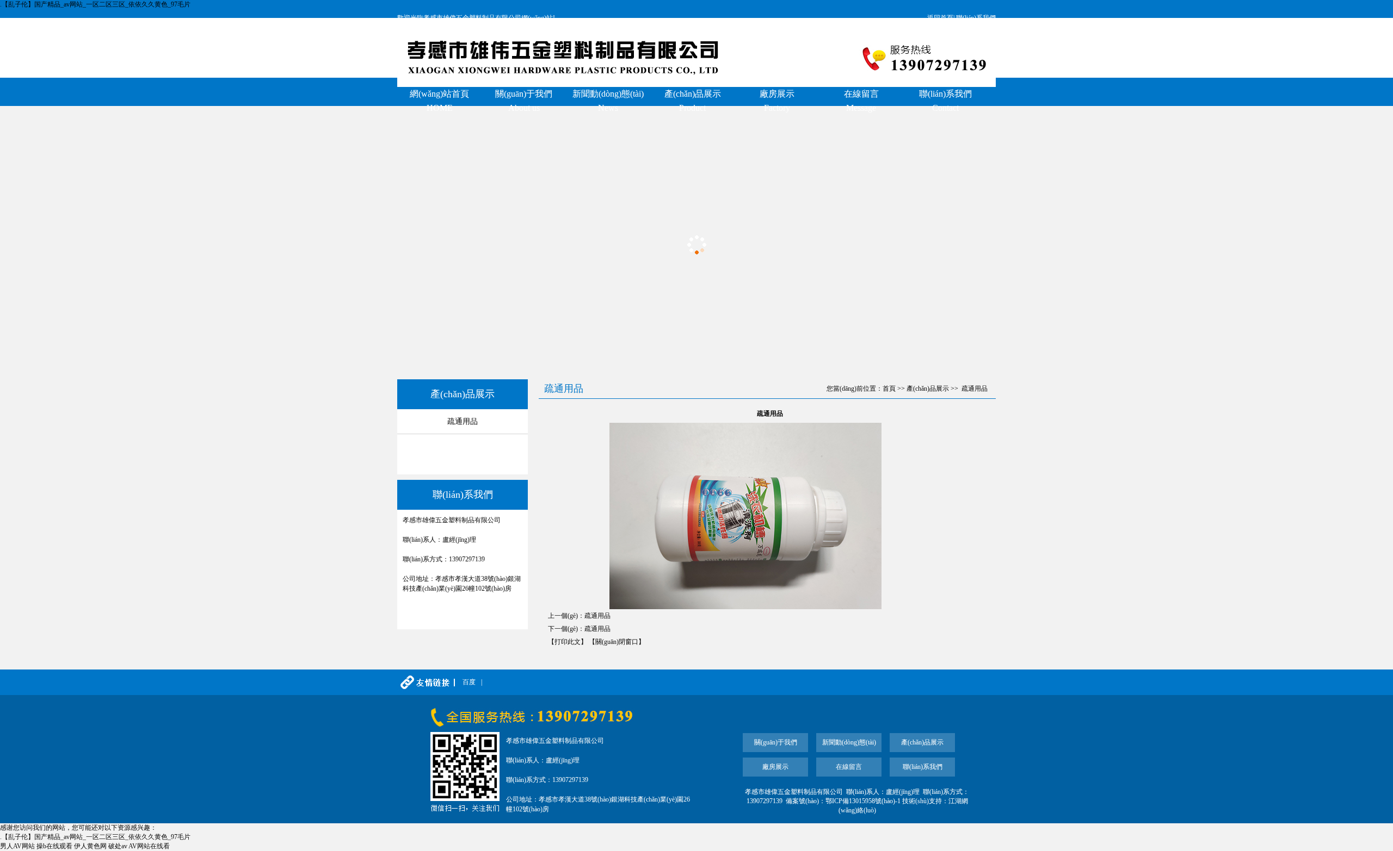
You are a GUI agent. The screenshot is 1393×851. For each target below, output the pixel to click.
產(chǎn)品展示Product (692, 100)
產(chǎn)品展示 (928, 388)
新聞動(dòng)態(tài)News (608, 100)
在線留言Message (861, 100)
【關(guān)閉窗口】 (617, 642)
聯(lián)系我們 (976, 18)
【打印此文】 (567, 642)
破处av (117, 846)
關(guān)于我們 (775, 742)
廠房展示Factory (777, 100)
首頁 (889, 388)
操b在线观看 (54, 846)
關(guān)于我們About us (523, 100)
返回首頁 (940, 18)
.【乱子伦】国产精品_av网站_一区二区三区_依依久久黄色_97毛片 (95, 4)
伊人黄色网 (90, 846)
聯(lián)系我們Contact (945, 100)
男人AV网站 (17, 846)
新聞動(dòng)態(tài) (849, 742)
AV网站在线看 (149, 846)
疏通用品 (462, 421)
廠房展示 (775, 767)
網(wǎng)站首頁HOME (439, 100)
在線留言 (849, 767)
